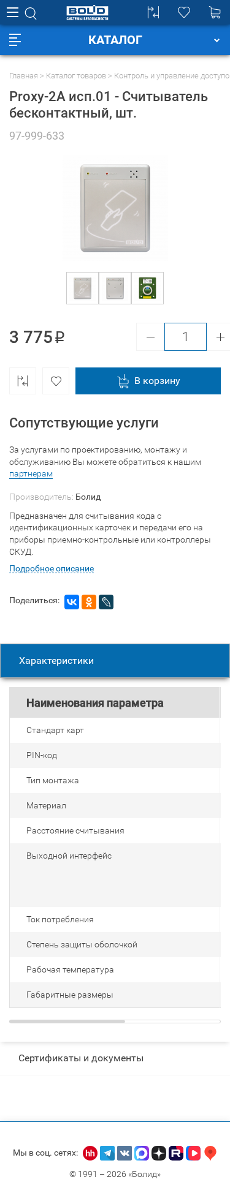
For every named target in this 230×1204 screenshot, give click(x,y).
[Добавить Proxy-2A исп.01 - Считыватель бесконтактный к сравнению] (22, 380)
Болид (88, 497)
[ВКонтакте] (71, 602)
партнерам (31, 473)
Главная (23, 76)
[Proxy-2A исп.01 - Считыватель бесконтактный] (82, 288)
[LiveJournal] (106, 602)
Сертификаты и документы (81, 1058)
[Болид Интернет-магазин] (87, 12)
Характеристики (56, 660)
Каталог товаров (76, 76)
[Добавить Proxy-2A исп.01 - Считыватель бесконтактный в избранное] (55, 380)
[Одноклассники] (89, 602)
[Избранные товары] (184, 12)
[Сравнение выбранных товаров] (153, 12)
